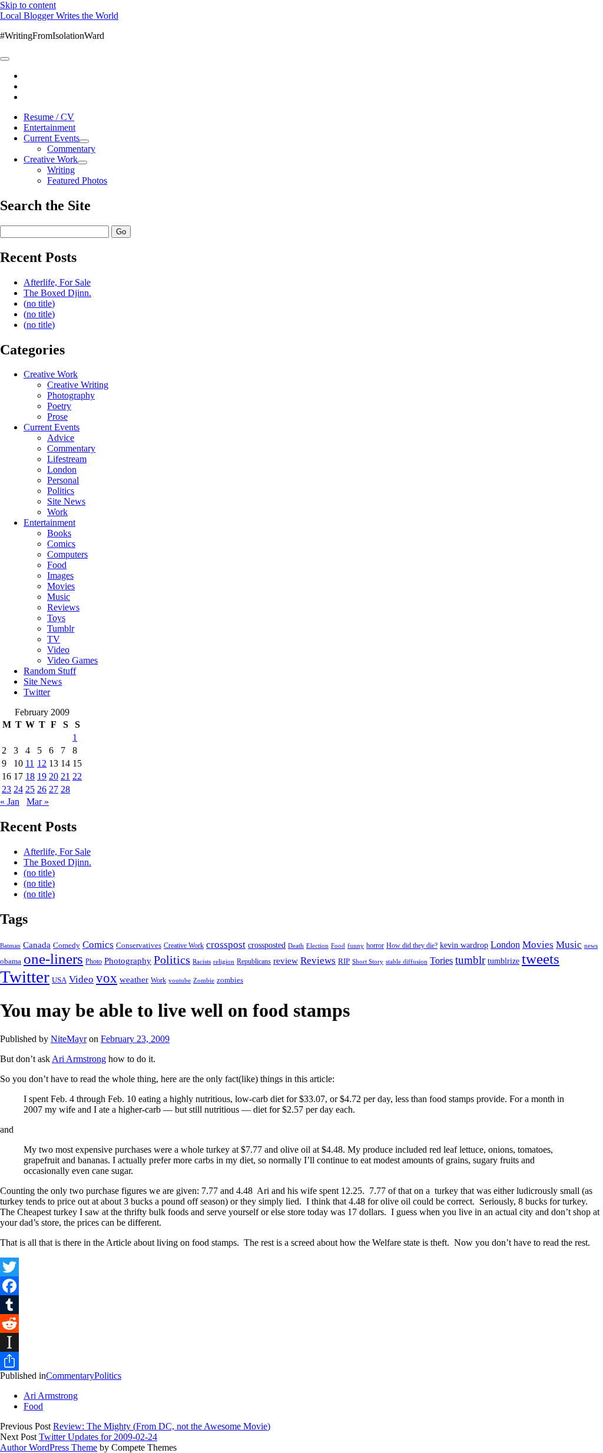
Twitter (37, 692)
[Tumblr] (301, 1304)
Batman (10, 946)
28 (65, 789)
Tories (441, 961)
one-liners (53, 959)
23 (6, 789)
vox (106, 978)
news (591, 945)
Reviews (63, 607)
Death (296, 945)
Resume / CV (49, 117)
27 (53, 789)
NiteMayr (69, 1039)
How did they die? (412, 945)
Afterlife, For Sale (57, 282)
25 (30, 789)
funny (355, 946)
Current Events (51, 138)
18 (30, 776)
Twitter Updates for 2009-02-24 (98, 1437)
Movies (61, 586)
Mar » (37, 802)
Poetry (59, 406)
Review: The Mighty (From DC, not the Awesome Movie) (161, 1426)
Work (57, 512)
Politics (60, 491)
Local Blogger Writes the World (59, 16)
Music (58, 597)
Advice (60, 438)
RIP (344, 961)
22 (77, 776)
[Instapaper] (301, 1342)
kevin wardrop (464, 945)
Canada (37, 945)
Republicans (254, 961)
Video (58, 650)
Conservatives (138, 945)
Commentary (71, 149)
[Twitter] (301, 1267)
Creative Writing (77, 385)
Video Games (72, 660)
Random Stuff (50, 671)
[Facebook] (301, 1285)
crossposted (267, 945)
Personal (63, 480)
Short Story (367, 961)
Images (60, 575)
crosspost (226, 944)
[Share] (301, 1361)
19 (42, 776)
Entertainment (49, 127)
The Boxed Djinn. (57, 293)
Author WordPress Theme (48, 1447)
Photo (93, 961)
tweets (540, 959)
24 (18, 789)
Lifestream (67, 459)
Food (57, 565)
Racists (202, 961)
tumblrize (503, 961)
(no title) (39, 303)
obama (10, 961)
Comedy (66, 945)
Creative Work (51, 159)
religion (223, 961)
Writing (61, 170)
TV (53, 639)
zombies (230, 980)
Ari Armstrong (79, 1059)
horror (375, 945)
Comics (61, 544)
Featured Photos (77, 180)
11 (29, 763)
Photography (71, 395)
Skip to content (28, 5)
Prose (57, 417)
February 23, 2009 (135, 1039)
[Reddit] (301, 1323)
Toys (56, 618)
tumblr (470, 960)
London (62, 470)
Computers (67, 554)
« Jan (9, 802)
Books (59, 533)
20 (53, 776)
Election (317, 945)
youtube (179, 980)
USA (59, 980)
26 (42, 789)
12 (42, 763)
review (285, 961)
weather (134, 979)
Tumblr (60, 628)
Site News (66, 501)
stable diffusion (407, 961)
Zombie (203, 980)
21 (65, 776)
